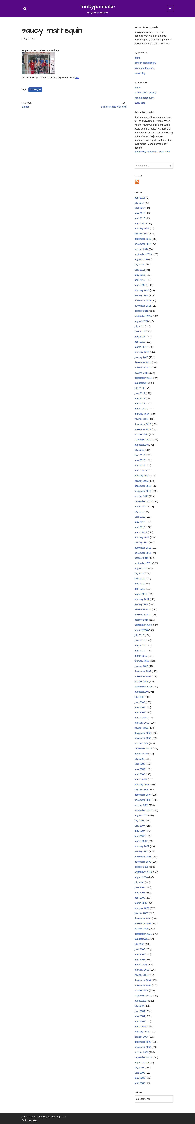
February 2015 (142, 352)
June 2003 (140, 1072)
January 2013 (141, 481)
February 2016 (142, 290)
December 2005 (143, 918)
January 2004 (141, 1036)
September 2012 (143, 501)
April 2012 (140, 527)
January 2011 (141, 604)
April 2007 (140, 836)
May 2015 (140, 336)
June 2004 (140, 1011)
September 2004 (143, 995)
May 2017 (140, 213)
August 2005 (141, 939)
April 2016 (140, 280)
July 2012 (139, 511)
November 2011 (143, 553)
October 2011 (141, 558)
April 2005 (140, 959)
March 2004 (141, 1026)
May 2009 (140, 707)
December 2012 (143, 486)
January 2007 (141, 851)
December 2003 (143, 1042)
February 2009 (142, 722)
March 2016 (141, 285)
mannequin (35, 90)
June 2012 (140, 516)
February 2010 (142, 661)
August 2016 (141, 259)
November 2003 (143, 1047)
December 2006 (143, 856)
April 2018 (140, 197)
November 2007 (143, 800)
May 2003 (140, 1078)
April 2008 (140, 774)
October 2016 (141, 249)
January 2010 (141, 666)
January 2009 (141, 728)
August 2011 (141, 568)
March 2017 (141, 223)
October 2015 (141, 311)
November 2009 (143, 676)
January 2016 (141, 295)
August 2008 (141, 753)
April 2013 (140, 465)
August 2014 (141, 383)
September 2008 (143, 748)
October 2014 (141, 372)
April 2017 (140, 218)
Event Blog (140, 73)
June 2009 (140, 702)
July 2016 (139, 264)
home (137, 58)
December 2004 (143, 980)
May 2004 (140, 1016)
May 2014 (140, 398)
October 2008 (141, 743)
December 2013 (143, 424)
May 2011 (140, 583)
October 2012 (141, 496)
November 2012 (143, 491)
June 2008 (140, 764)
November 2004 (143, 985)
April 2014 (140, 403)
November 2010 (143, 614)
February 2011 (142, 599)
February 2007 (142, 846)
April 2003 (140, 1083)
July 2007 (139, 820)
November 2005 (143, 923)
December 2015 (143, 300)
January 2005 (141, 975)
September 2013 (143, 439)
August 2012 (141, 506)
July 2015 (139, 326)
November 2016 (143, 244)
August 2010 (141, 630)
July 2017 (139, 203)
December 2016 (143, 239)
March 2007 (141, 841)
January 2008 (141, 789)
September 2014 (143, 378)
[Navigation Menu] (170, 8)
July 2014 (139, 388)
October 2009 (141, 681)
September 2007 (143, 810)
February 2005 (142, 969)
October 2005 (141, 928)
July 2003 (139, 1067)
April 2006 (140, 897)
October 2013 (141, 434)
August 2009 (141, 692)
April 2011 (140, 589)
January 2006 (141, 913)
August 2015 (141, 321)
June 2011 (140, 578)
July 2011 (139, 573)
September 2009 (143, 686)
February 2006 (142, 908)
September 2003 (143, 1057)
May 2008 (140, 769)
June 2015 (140, 331)
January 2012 (141, 542)
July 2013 (139, 450)
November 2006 (143, 861)
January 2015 (141, 357)
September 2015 (143, 316)
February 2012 (142, 537)
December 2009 (143, 671)
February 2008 (142, 784)
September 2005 (143, 934)
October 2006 (141, 867)
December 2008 (143, 733)
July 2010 (139, 635)
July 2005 (139, 944)
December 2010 (143, 609)
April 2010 (140, 650)
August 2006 (141, 877)
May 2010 (140, 645)
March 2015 (141, 347)
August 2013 (141, 444)
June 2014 (140, 393)
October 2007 (141, 805)
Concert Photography (145, 63)
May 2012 (140, 522)
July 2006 (139, 882)
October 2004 (141, 990)
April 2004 (140, 1021)
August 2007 (141, 815)
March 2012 (141, 532)
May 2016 (140, 275)
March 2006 (141, 903)
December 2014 (143, 362)
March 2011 (141, 594)
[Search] (25, 8)
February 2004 (142, 1031)
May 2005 (140, 954)
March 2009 (141, 717)
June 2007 (140, 825)
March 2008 (141, 779)
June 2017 (140, 208)
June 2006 (140, 887)
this (77, 77)
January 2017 (141, 233)
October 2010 (141, 619)
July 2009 (139, 697)
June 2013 (140, 455)
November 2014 (143, 367)
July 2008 (139, 759)
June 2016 (140, 269)
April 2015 (140, 341)
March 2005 (141, 964)
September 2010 (143, 625)
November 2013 (143, 429)
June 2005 (140, 949)
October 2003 (141, 1052)
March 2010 (141, 656)
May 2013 (140, 460)
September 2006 (143, 872)
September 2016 (143, 254)
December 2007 (143, 794)
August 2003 (141, 1062)
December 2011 (143, 547)
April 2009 (140, 712)
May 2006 (140, 892)
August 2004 (141, 1000)
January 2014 (141, 419)
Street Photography (144, 68)
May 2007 (140, 831)
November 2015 (143, 305)
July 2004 (139, 1006)
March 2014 (141, 408)
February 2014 (142, 414)
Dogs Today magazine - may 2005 (152, 151)
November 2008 (143, 738)
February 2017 (142, 228)
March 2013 (141, 470)
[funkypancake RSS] (137, 183)
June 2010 (140, 640)
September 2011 (143, 563)
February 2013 (142, 475)
